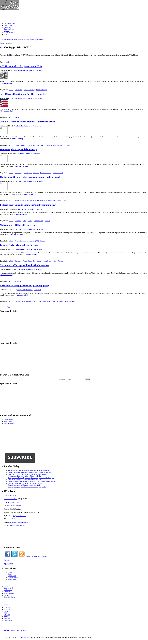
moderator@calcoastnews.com (19, 522)
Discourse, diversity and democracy (18, 149)
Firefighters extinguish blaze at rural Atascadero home (25, 479)
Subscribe (20, 39)
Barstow (23, 200)
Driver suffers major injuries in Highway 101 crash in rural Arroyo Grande (31, 481)
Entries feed (12, 576)
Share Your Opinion (10, 39)
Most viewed (8, 421)
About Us (7, 611)
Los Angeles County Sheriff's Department (50, 145)
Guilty (17, 145)
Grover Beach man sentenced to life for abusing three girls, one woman (30, 472)
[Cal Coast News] (9, 10)
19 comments (37, 249)
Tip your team (8, 564)
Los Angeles (32, 145)
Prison (68, 145)
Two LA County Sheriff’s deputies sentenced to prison (27, 121)
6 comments (37, 126)
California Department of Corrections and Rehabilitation (32, 301)
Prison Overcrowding (49, 261)
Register (10, 572)
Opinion (6, 31)
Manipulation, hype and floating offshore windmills (24, 476)
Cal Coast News (25, 637)
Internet (42, 241)
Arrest (17, 200)
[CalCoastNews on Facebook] (7, 557)
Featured (29, 70)
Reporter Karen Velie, (11, 499)
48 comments (38, 181)
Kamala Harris (38, 221)
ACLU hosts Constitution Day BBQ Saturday (23, 94)
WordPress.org (12, 579)
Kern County (19, 281)
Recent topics (8, 420)
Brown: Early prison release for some (19, 245)
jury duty (23, 145)
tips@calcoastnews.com (19, 516)
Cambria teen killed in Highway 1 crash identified (24, 485)
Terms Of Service (9, 630)
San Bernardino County (53, 200)
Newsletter (40, 39)
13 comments (37, 98)
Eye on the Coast (9, 32)
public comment (58, 173)
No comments (37, 70)
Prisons (60, 261)
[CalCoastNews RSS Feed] (22, 557)
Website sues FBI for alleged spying (18, 225)
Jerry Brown (37, 261)
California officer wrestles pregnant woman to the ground (30, 177)
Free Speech (28, 173)
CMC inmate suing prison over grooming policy (24, 285)
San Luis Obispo (41, 90)
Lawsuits (72, 301)
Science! (47, 221)
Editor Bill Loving (10, 495)
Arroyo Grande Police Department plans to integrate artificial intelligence (31, 478)
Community (18, 173)
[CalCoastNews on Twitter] (14, 557)
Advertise (26, 39)
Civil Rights (18, 90)
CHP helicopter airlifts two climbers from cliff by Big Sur (26, 483)
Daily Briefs (8, 25)
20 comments (37, 269)
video (65, 200)
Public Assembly (29, 90)
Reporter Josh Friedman (11, 502)
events (17, 117)
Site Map (7, 615)
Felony (30, 221)
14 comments (38, 209)
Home (6, 22)
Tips (35, 39)
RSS (5, 613)
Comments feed (13, 577)
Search (31, 39)
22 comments (38, 229)
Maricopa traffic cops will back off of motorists (24, 265)
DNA (24, 221)
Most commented (9, 423)
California (30, 200)
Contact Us (7, 607)
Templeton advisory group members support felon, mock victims (28, 470)
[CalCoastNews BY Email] (36, 557)
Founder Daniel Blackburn (12, 505)
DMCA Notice (8, 620)
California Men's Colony (60, 301)
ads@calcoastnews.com (16, 519)
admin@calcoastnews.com (17, 525)
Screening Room (9, 597)
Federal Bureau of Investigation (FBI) (27, 241)
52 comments (35, 154)
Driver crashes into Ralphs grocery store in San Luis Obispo (27, 474)
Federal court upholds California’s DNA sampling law (28, 205)
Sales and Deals (9, 29)
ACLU (11, 90)
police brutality (40, 200)
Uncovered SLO (9, 23)
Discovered (7, 27)
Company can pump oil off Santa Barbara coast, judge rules (27, 487)
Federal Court (27, 261)
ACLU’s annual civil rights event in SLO (21, 66)
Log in (10, 574)
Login (6, 34)
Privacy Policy (21, 630)
